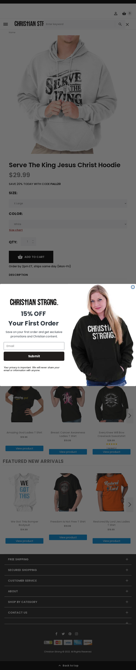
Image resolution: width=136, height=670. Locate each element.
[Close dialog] (133, 287)
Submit (34, 356)
